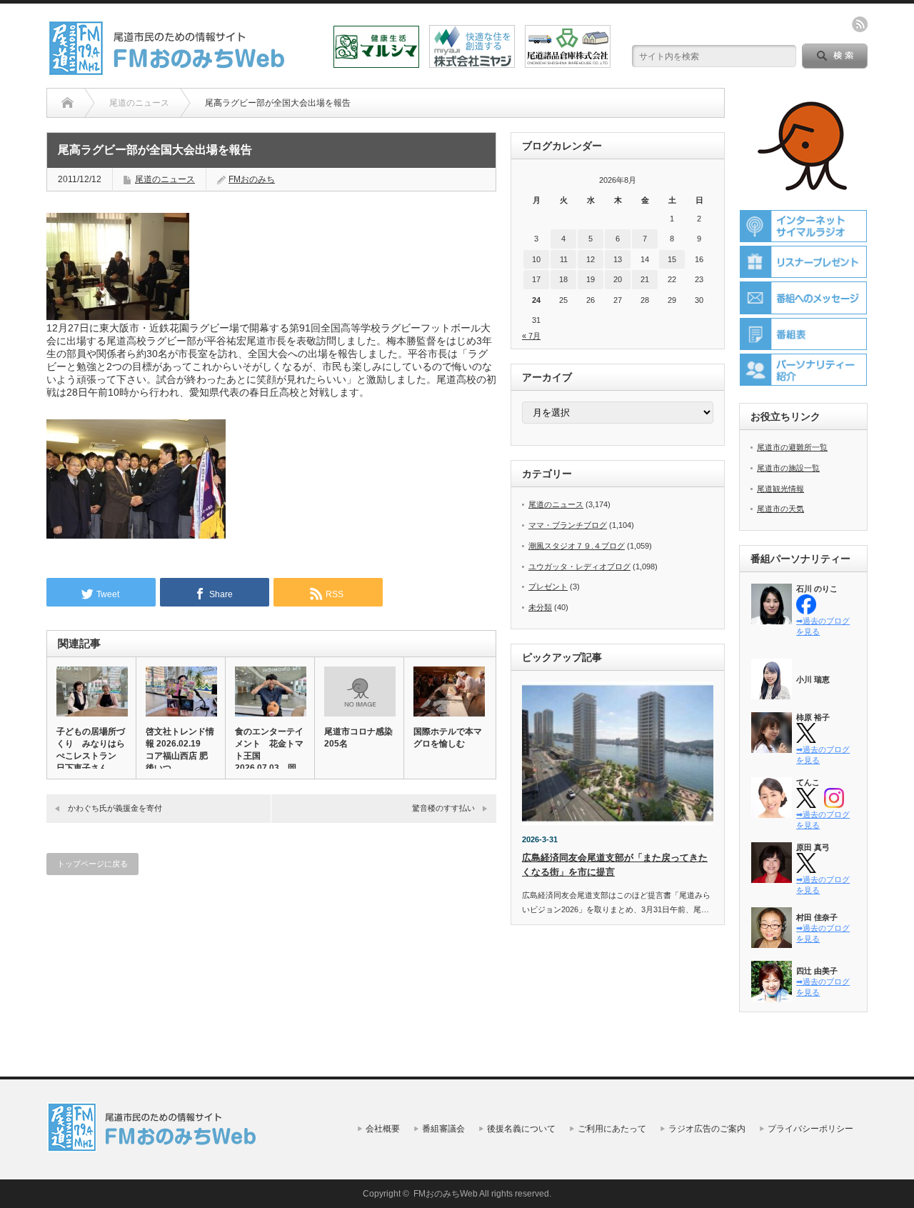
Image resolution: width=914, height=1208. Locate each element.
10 (536, 259)
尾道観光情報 (780, 488)
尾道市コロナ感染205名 (358, 738)
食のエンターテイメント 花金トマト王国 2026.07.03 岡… (270, 750)
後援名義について (521, 1129)
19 (590, 279)
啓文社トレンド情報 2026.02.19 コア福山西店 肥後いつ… (180, 750)
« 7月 (531, 335)
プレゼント (548, 586)
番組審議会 (443, 1129)
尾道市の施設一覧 (788, 468)
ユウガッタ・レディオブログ (579, 566)
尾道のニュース (165, 179)
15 (672, 259)
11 (564, 259)
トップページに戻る (92, 863)
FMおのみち (251, 179)
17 (536, 279)
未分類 (540, 607)
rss (860, 24)
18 (563, 279)
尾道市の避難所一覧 (792, 447)
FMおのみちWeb (445, 1194)
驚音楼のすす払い (443, 808)
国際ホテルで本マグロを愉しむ (447, 738)
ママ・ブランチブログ (567, 525)
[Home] (67, 103)
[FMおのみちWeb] (169, 70)
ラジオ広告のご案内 (706, 1129)
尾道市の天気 (780, 508)
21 (645, 279)
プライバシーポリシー (810, 1129)
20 (617, 279)
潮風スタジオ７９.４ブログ (576, 545)
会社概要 (383, 1129)
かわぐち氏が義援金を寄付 (115, 808)
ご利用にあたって (612, 1129)
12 (590, 259)
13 (617, 259)
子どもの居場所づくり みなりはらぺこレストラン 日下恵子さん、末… (90, 756)
